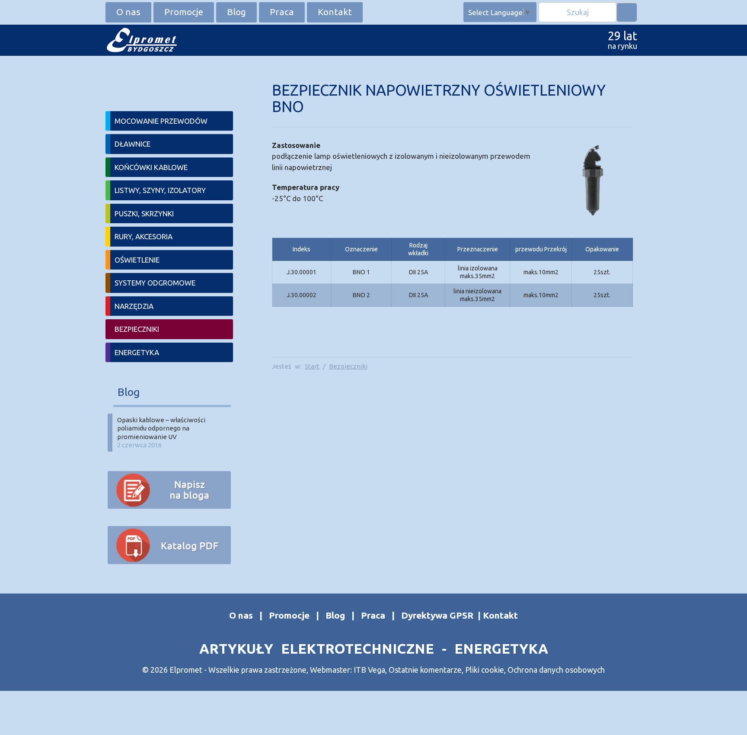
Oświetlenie (137, 260)
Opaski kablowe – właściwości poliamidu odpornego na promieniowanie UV (161, 428)
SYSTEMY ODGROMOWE (155, 283)
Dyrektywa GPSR (437, 615)
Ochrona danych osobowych (556, 669)
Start (312, 366)
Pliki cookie (484, 669)
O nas (128, 11)
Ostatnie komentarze (425, 669)
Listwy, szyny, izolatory (160, 190)
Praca (282, 11)
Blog (236, 11)
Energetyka (137, 352)
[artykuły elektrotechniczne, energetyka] (141, 39)
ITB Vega (369, 669)
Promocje (183, 11)
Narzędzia (134, 306)
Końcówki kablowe (151, 167)
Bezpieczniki (348, 366)
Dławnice (132, 144)
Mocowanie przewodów (161, 121)
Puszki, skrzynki (144, 213)
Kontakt (335, 11)
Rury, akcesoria (143, 236)
